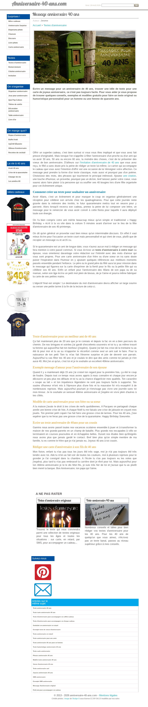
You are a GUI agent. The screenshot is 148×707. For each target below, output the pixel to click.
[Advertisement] (85, 124)
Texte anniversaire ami (41, 668)
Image (66, 699)
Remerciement (14, 67)
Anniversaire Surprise (17, 26)
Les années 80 (14, 181)
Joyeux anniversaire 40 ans (43, 672)
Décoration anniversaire (13, 110)
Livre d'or (12, 120)
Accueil (37, 25)
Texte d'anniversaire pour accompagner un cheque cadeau (53, 621)
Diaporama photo (15, 30)
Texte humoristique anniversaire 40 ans (47, 647)
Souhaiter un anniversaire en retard (45, 625)
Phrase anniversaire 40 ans (43, 655)
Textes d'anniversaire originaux (54, 500)
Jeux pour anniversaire (17, 96)
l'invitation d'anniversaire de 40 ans (99, 162)
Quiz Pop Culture (15, 100)
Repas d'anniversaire (17, 135)
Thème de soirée (15, 104)
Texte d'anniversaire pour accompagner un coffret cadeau (53, 617)
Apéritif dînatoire (15, 144)
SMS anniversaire (39, 677)
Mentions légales (108, 695)
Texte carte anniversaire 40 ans (44, 612)
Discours (12, 38)
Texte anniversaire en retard (43, 634)
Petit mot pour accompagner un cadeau (47, 690)
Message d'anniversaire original (44, 685)
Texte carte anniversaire (41, 651)
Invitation (12, 76)
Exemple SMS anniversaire (42, 681)
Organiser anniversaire (17, 91)
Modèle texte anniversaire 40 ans (45, 660)
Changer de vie (14, 177)
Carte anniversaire (16, 47)
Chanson (12, 34)
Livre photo (13, 43)
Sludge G (76, 699)
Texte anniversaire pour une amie (45, 638)
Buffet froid (13, 140)
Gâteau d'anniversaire (17, 148)
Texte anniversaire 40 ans (100, 500)
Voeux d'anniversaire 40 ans (43, 664)
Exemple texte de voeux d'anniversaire (47, 629)
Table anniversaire (16, 115)
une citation (129, 175)
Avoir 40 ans (13, 168)
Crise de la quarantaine (17, 173)
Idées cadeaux (14, 21)
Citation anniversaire (17, 71)
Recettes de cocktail (16, 153)
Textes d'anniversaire (17, 63)
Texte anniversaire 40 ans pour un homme (48, 642)
